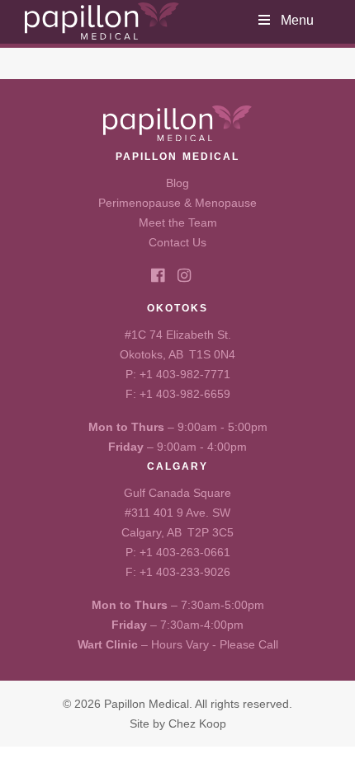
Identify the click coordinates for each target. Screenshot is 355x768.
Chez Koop (197, 723)
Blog (177, 183)
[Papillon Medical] (102, 21)
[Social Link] (157, 275)
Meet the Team (178, 222)
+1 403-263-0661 (185, 552)
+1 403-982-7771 (185, 374)
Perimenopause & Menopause (177, 202)
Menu (297, 20)
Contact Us (177, 242)
